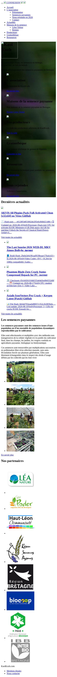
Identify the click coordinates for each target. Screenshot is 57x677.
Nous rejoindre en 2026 (22, 17)
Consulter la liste (14, 154)
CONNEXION (13, 2)
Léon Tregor (19, 112)
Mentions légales (14, 671)
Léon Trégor (17, 27)
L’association (12, 10)
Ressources (11, 37)
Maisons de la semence (17, 25)
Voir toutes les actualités (11, 237)
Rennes (15, 30)
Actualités (11, 22)
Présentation (17, 12)
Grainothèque (13, 35)
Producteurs (12, 32)
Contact (15, 20)
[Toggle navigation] (2, 3)
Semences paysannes (21, 15)
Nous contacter (13, 673)
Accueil (10, 7)
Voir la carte (12, 133)
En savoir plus (13, 91)
